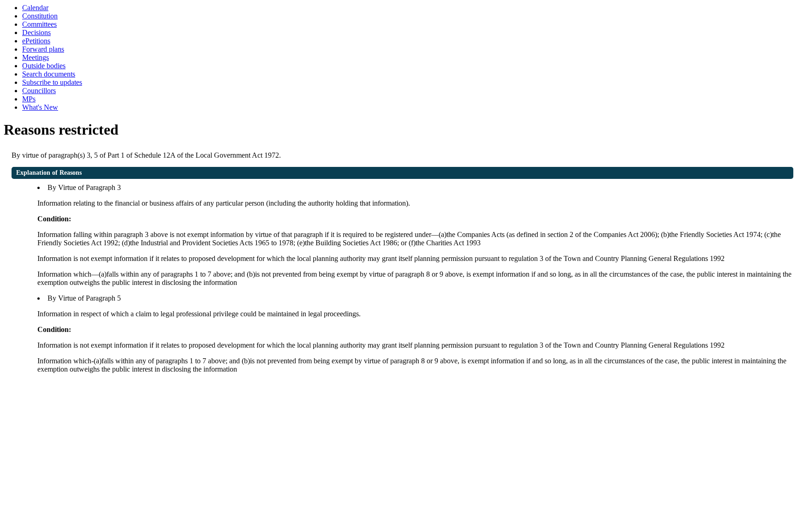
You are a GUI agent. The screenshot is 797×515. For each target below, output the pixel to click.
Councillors (39, 91)
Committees (39, 24)
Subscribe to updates (52, 82)
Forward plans (43, 49)
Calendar (35, 8)
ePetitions (36, 41)
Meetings (35, 57)
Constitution (40, 16)
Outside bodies (43, 66)
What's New (40, 107)
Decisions (36, 32)
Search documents (48, 74)
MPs (29, 99)
